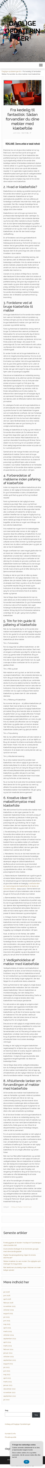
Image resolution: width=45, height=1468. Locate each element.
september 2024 (9, 1339)
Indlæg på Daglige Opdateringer (21, 1207)
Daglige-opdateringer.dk (11, 71)
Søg (6, 1410)
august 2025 (8, 1313)
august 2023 (8, 1364)
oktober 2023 (8, 1357)
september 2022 (9, 1396)
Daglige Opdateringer (22, 31)
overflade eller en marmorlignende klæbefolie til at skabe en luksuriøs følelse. (21, 886)
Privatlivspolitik (10, 1437)
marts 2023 (7, 1382)
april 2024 (7, 1342)
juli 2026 (6, 1292)
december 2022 (9, 1389)
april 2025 (7, 1328)
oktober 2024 (8, 1335)
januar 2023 (7, 1385)
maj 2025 (6, 1324)
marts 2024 (7, 1346)
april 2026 (7, 1299)
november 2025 (9, 1306)
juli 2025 (6, 1317)
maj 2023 (6, 1375)
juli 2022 (6, 1400)
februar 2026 (8, 1303)
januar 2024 (7, 1353)
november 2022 (9, 1392)
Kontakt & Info (10, 1434)
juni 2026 (6, 1296)
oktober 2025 (8, 1310)
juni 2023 (6, 1371)
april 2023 (7, 1378)
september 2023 (9, 1360)
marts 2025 (7, 1331)
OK (26, 1462)
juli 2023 (6, 1367)
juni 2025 (6, 1321)
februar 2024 (8, 1349)
